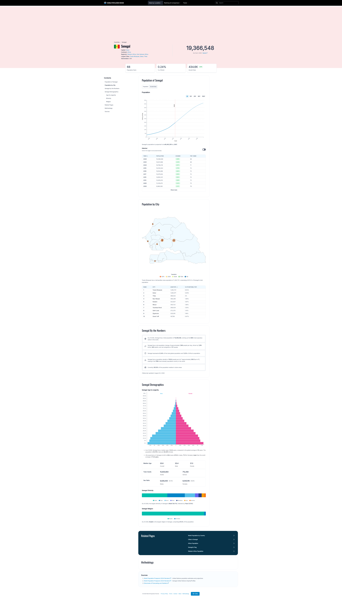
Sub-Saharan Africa (142, 54)
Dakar (127, 50)
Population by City (110, 85)
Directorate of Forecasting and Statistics (155, 583)
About (179, 593)
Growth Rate (153, 86)
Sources (107, 111)
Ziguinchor (156, 313)
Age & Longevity (111, 95)
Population (145, 86)
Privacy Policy (164, 593)
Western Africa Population (195, 551)
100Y (203, 96)
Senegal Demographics (111, 91)
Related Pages (109, 105)
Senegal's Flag (192, 547)
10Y (191, 96)
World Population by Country (196, 535)
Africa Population (193, 543)
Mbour (154, 304)
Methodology (108, 108)
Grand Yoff (156, 316)
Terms (170, 593)
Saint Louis (156, 310)
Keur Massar (156, 298)
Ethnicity (108, 98)
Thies (145, 56)
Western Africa (131, 54)
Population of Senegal (111, 82)
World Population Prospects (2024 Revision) (157, 578)
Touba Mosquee (134, 56)
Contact (175, 593)
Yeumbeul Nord (157, 307)
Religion (108, 101)
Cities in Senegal (193, 539)
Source (204, 53)
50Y (199, 96)
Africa (129, 52)
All (187, 96)
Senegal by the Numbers (112, 88)
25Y (195, 96)
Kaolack (155, 301)
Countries (117, 42)
